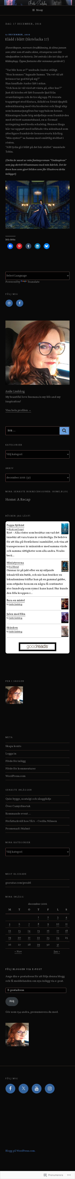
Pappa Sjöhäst (15, 525)
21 (29, 938)
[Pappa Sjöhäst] (64, 533)
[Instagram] (9, 303)
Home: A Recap (17, 499)
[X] (23, 1089)
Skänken (12, 628)
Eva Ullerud (14, 567)
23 (48, 938)
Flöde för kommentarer (20, 769)
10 (57, 924)
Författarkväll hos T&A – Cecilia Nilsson (31, 821)
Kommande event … (18, 814)
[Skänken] (64, 635)
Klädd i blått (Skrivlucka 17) (27, 39)
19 (9, 938)
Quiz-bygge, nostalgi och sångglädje (28, 799)
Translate (33, 282)
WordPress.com (15, 776)
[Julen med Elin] (64, 621)
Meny (39, 10)
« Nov (18, 952)
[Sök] (64, 431)
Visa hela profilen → (18, 410)
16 (48, 931)
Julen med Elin (16, 614)
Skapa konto (13, 746)
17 (58, 931)
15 (38, 931)
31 (58, 945)
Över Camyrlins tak (17, 806)
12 (9, 931)
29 (38, 945)
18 (66, 931)
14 (29, 931)
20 (19, 938)
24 (57, 938)
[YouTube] (37, 1089)
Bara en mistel (16, 600)
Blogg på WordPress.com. (20, 1151)
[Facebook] (19, 303)
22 (38, 938)
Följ (11, 1001)
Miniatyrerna (15, 563)
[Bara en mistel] (64, 607)
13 (19, 931)
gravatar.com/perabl (18, 883)
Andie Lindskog (15, 391)
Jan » (57, 952)
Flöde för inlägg (15, 761)
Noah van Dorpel (16, 529)
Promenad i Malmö (17, 829)
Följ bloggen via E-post (23, 969)
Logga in (10, 754)
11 (66, 924)
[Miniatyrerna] (64, 571)
